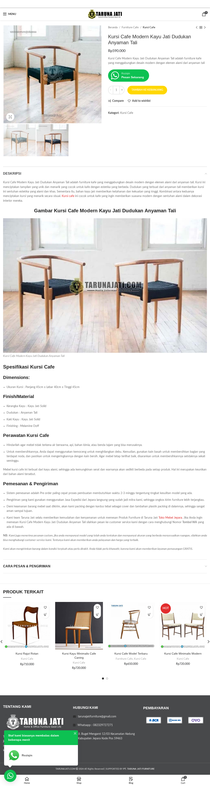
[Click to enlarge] (10, 117)
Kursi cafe (68, 196)
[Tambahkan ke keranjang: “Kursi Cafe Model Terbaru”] (149, 614)
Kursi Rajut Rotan (27, 653)
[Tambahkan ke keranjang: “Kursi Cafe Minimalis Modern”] (201, 614)
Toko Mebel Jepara (170, 517)
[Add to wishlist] (45, 607)
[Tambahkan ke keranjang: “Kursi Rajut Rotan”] (45, 614)
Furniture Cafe (130, 27)
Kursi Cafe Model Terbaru (131, 653)
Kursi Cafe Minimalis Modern (183, 653)
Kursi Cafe (149, 27)
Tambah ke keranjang (147, 90)
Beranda (113, 27)
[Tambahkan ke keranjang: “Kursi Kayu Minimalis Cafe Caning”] (97, 614)
